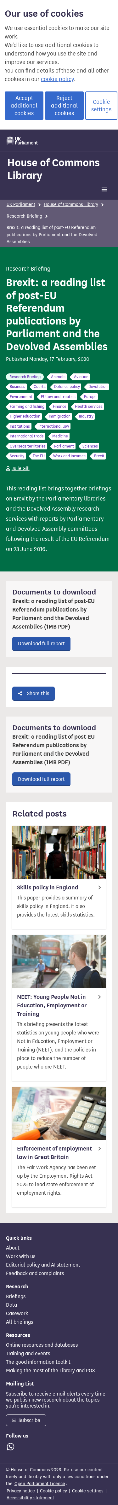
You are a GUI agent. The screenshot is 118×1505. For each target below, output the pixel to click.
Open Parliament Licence (39, 1483)
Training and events (28, 1353)
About (13, 1248)
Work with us (20, 1256)
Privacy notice (21, 1491)
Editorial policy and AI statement (43, 1265)
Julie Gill (21, 468)
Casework (17, 1313)
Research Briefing (24, 216)
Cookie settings (101, 105)
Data (11, 1305)
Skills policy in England (47, 887)
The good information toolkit (38, 1362)
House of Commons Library (53, 169)
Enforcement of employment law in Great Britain (54, 1153)
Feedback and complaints (35, 1273)
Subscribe (28, 1420)
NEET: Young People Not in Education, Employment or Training (52, 1005)
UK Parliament (21, 204)
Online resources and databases (42, 1345)
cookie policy (57, 79)
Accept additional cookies (24, 106)
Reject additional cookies (64, 106)
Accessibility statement (30, 1498)
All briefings (19, 1322)
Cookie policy (53, 1491)
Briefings (15, 1296)
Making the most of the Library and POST (51, 1370)
